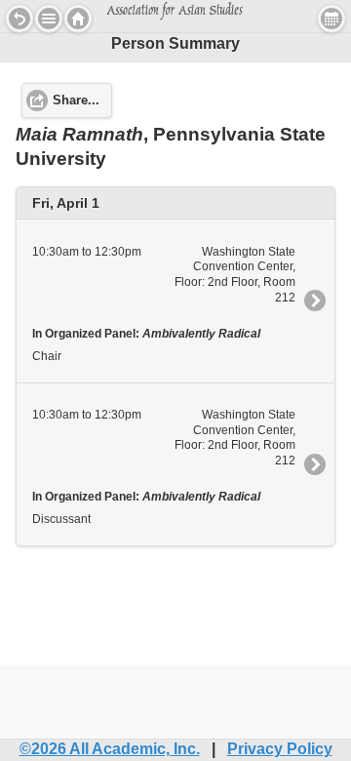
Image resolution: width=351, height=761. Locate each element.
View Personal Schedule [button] (331, 18)
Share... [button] (76, 100)
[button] (48, 18)
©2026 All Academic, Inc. (110, 749)
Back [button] (19, 18)
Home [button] (78, 18)
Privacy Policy (279, 749)
